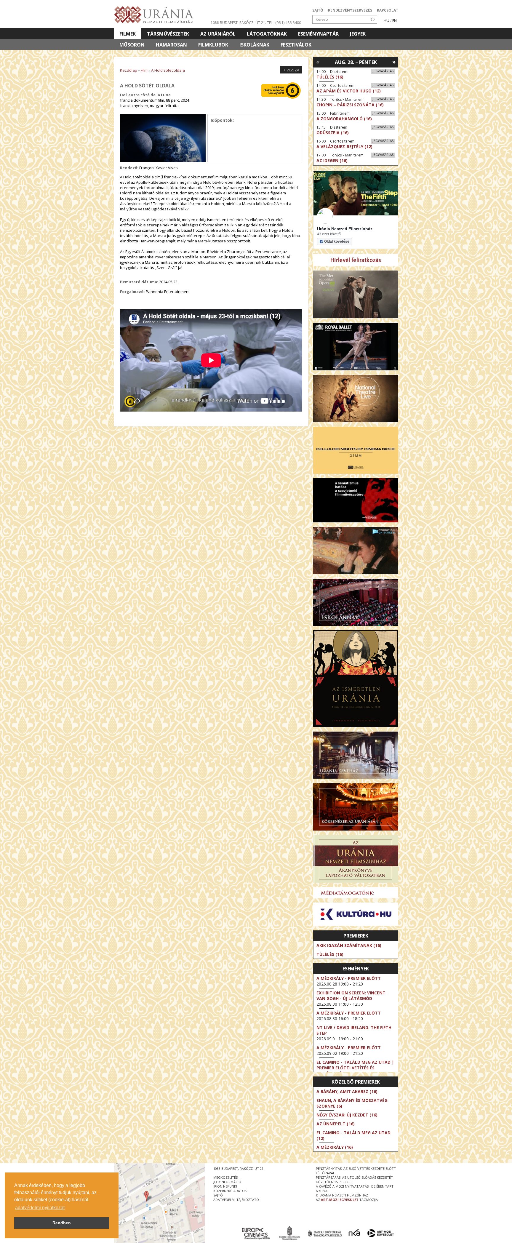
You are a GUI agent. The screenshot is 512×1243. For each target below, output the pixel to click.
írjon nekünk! (225, 1186)
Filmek (127, 34)
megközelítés (225, 1177)
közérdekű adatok (230, 1190)
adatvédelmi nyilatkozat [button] (40, 1207)
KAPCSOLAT (387, 10)
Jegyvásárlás (383, 71)
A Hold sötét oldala (168, 70)
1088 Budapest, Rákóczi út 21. (238, 22)
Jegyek (358, 34)
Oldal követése (336, 241)
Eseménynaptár (318, 34)
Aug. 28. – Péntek (356, 62)
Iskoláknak (254, 44)
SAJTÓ (317, 10)
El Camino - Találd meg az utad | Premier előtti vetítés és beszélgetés (355, 1067)
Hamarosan (171, 44)
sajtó (218, 1195)
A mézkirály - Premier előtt (348, 978)
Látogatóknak (267, 34)
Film (144, 70)
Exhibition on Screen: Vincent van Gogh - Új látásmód (350, 995)
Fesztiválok (296, 44)
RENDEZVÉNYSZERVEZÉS (350, 10)
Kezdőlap (128, 70)
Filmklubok (213, 44)
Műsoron (132, 44)
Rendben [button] (61, 1222)
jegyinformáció (227, 1182)
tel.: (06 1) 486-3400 (284, 22)
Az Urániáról (218, 34)
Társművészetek (168, 34)
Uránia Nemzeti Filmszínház (344, 228)
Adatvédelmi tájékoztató (236, 1199)
